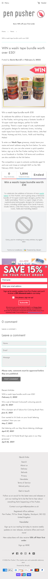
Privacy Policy (38, 307)
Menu (7, 3)
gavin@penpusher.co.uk (35, 312)
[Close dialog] (46, 267)
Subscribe (24, 303)
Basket (43, 3)
